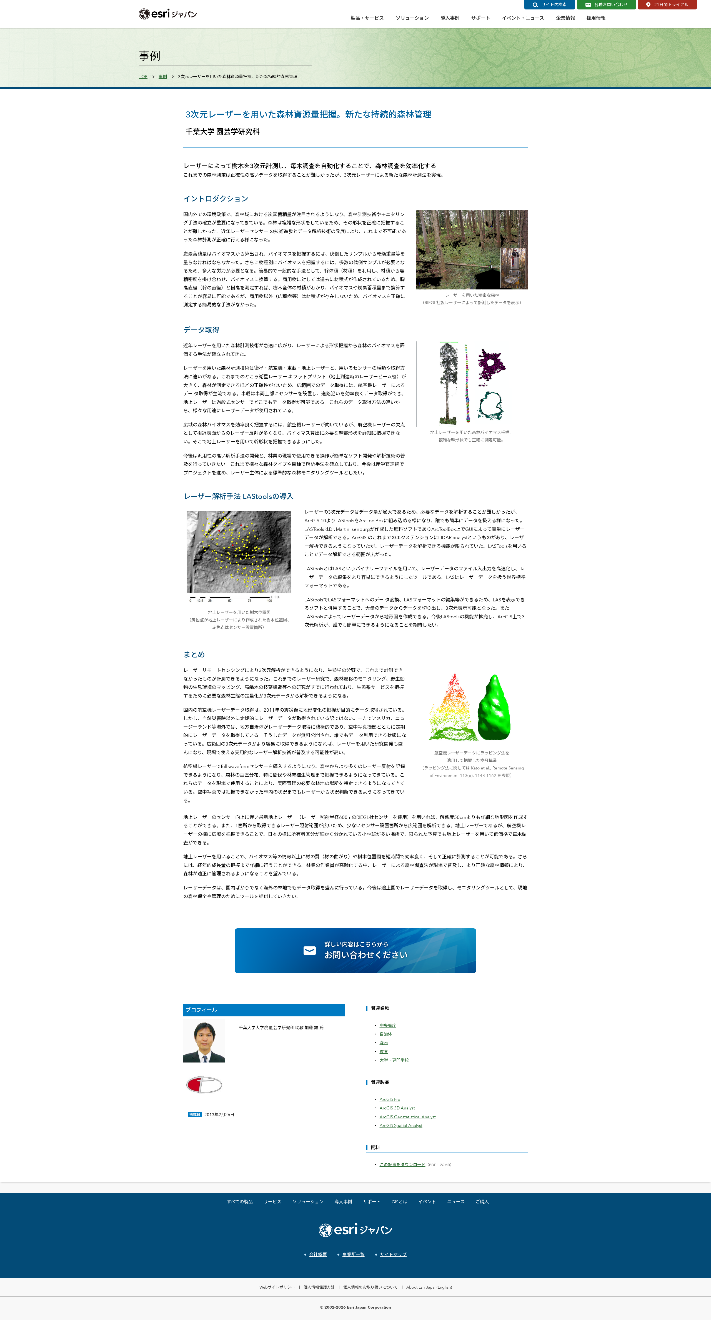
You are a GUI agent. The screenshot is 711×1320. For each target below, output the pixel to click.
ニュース (456, 1201)
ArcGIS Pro (390, 1099)
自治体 (386, 1034)
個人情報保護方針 (319, 1287)
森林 (384, 1042)
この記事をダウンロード (402, 1164)
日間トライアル (671, 4)
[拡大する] (520, 217)
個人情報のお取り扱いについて (370, 1287)
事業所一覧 (353, 1254)
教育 (384, 1051)
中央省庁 (388, 1025)
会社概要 (318, 1254)
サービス (272, 1201)
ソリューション (308, 1201)
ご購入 (482, 1201)
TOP (143, 76)
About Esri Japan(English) (429, 1287)
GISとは (399, 1201)
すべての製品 (240, 1201)
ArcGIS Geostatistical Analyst (408, 1116)
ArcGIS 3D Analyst (397, 1108)
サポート (372, 1201)
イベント (427, 1201)
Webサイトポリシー (277, 1287)
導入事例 (343, 1201)
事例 (163, 76)
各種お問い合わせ (611, 4)
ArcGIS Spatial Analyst (401, 1125)
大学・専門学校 (394, 1060)
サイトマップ (393, 1254)
